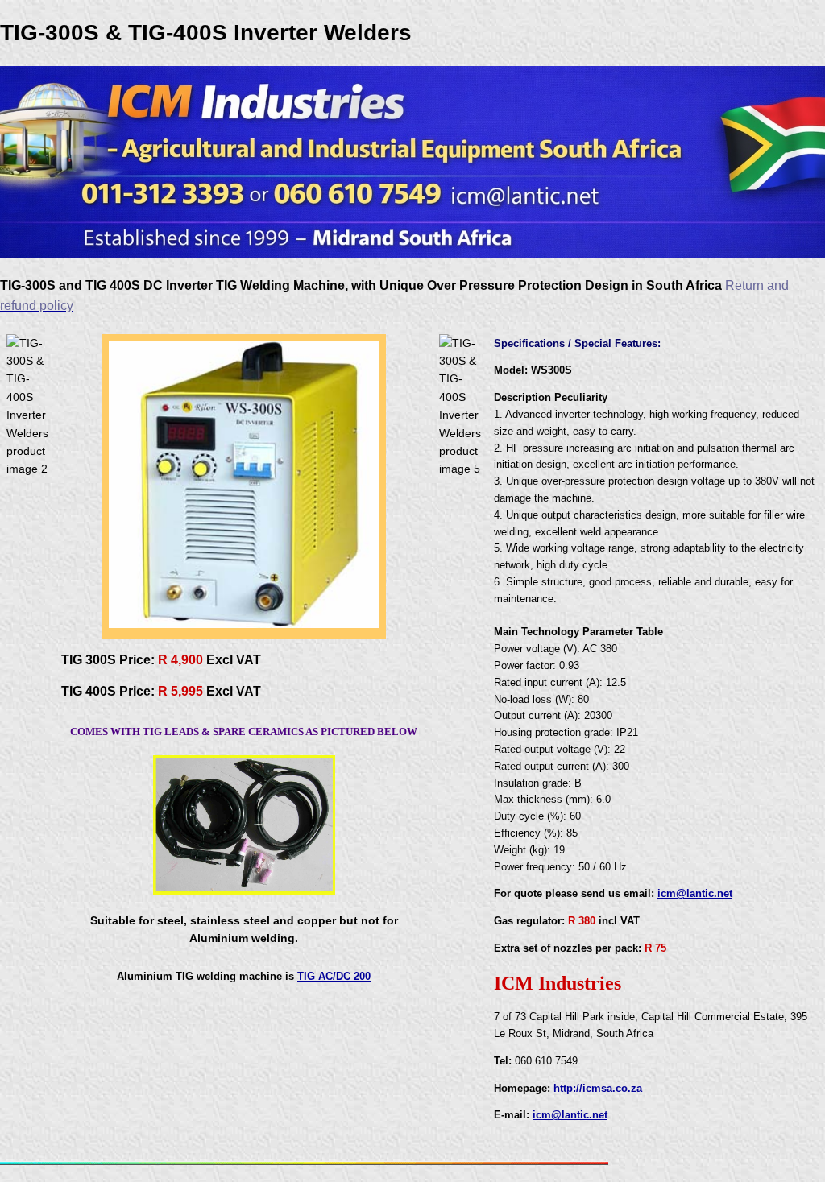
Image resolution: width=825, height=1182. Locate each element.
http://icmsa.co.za (597, 1088)
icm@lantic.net (694, 893)
